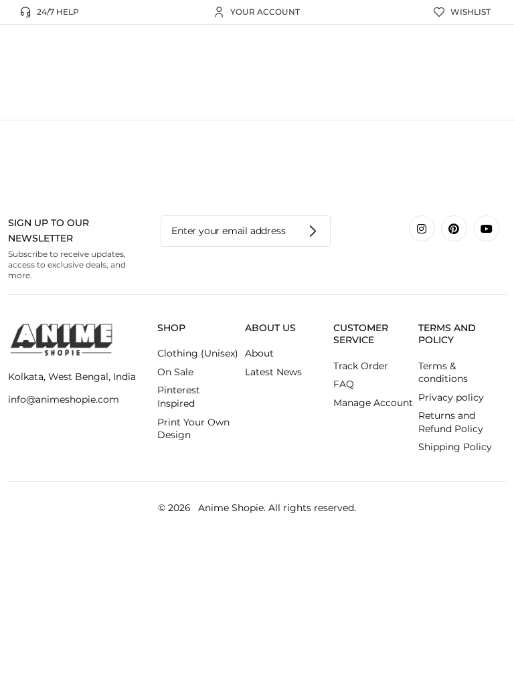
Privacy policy (451, 397)
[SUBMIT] (313, 231)
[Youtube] (486, 228)
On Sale (175, 372)
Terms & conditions (443, 372)
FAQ (343, 384)
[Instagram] (421, 228)
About (259, 353)
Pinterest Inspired (178, 396)
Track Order (360, 366)
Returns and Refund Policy (450, 422)
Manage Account (373, 403)
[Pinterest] (453, 228)
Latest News (273, 372)
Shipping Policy (455, 447)
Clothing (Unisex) (197, 353)
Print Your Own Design (193, 429)
